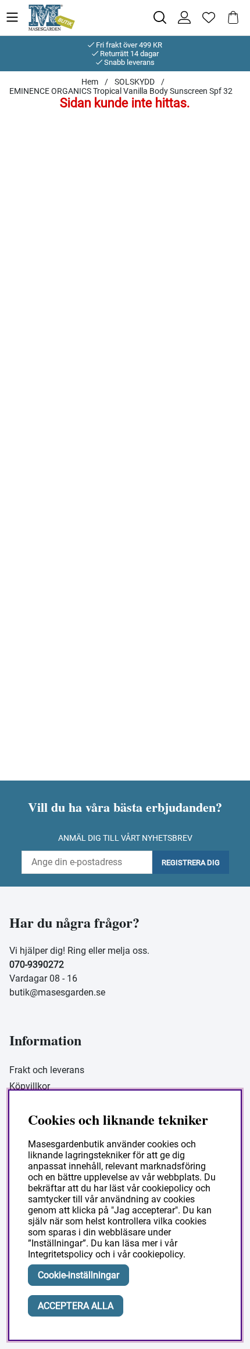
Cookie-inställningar (78, 1275)
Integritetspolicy (60, 1254)
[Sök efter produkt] (160, 17)
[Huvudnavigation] (16, 18)
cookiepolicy (158, 1254)
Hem (89, 81)
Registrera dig (191, 862)
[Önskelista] (209, 17)
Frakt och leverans (46, 1069)
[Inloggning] (184, 17)
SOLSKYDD (135, 81)
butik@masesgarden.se (57, 992)
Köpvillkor (29, 1086)
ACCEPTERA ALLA (75, 1305)
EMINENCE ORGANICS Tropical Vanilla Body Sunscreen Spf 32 (121, 91)
